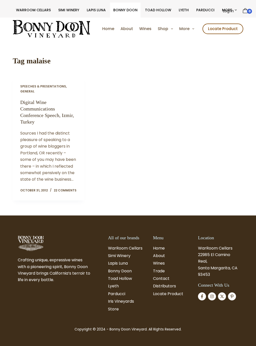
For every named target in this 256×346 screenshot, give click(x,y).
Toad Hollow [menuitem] (158, 10)
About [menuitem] (126, 29)
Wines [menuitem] (145, 29)
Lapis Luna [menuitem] (96, 10)
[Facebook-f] (202, 296)
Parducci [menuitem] (205, 10)
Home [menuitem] (108, 29)
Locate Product (223, 28)
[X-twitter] (222, 296)
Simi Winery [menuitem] (68, 10)
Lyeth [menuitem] (184, 10)
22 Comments (65, 190)
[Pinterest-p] (232, 296)
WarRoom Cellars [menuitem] (33, 10)
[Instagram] (212, 296)
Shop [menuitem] (163, 29)
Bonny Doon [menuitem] (125, 10)
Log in (228, 11)
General (27, 91)
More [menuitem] (184, 29)
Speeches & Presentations (43, 86)
